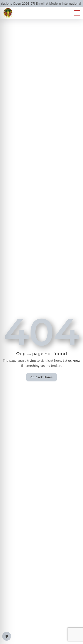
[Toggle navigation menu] (77, 12)
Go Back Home (41, 377)
